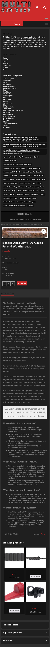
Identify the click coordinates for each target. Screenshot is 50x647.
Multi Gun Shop (27, 214)
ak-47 (21, 157)
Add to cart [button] (15, 578)
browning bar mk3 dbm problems (14, 168)
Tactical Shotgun (8, 202)
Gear (4, 90)
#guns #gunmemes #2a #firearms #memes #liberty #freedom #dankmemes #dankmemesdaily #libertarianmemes (24, 145)
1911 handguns (8, 79)
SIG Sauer (6, 127)
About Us (6, 60)
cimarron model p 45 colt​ (11, 172)
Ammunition (7, 84)
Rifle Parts (6, 113)
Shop (5, 62)
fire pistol (22, 175)
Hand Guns (7, 92)
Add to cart (22, 283)
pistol (42, 190)
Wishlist (5, 67)
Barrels (5, 101)
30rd (14, 157)
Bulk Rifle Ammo (9, 86)
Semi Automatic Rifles (10, 124)
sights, (42, 194)
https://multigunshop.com (29, 428)
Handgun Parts (8, 107)
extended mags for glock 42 (32, 172)
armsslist (28, 157)
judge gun (29, 187)
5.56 (4, 157)
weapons (32, 202)
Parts (8, 224)
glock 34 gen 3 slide (38, 179)
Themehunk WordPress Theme (30, 219)
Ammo (5, 83)
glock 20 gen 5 (8, 179)
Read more (35, 576)
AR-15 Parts (7, 99)
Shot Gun (6, 126)
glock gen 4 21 (25, 183)
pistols (5, 194)
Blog (4, 69)
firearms (14, 175)
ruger (12, 194)
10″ (10, 157)
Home (3, 224)
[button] (43, 231)
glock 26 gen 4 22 (22, 179)
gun (34, 183)
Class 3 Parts (7, 103)
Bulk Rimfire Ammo (9, 88)
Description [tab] (7, 293)
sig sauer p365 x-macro (28, 198)
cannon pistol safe (34, 168)
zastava (30, 205)
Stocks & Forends (9, 118)
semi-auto (34, 194)
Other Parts (7, 109)
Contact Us (7, 65)
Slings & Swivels (9, 116)
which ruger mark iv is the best (14, 205)
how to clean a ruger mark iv (13, 187)
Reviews (6, 64)
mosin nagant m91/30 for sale (28, 190)
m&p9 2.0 (6, 190)
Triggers (6, 120)
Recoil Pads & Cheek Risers (13, 111)
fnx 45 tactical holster (35, 175)
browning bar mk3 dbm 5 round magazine (17, 164)
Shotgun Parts (8, 114)
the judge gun (22, 202)
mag (13, 190)
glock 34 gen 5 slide (10, 183)
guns (39, 183)
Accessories (7, 81)
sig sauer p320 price (10, 198)
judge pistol (39, 187)
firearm (6, 175)
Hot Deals (6, 94)
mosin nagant (8, 96)
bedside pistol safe (9, 161)
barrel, (36, 157)
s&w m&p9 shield (23, 194)
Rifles (5, 122)
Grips (5, 105)
